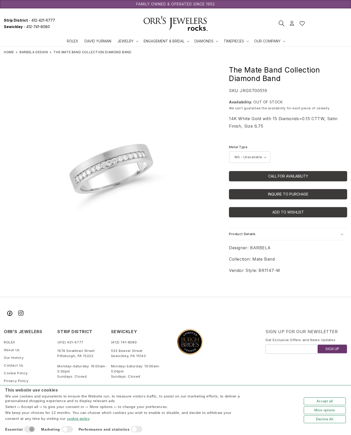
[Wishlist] (302, 23)
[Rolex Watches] (328, 23)
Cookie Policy (16, 373)
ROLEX (9, 342)
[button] (127, 41)
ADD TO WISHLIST (288, 212)
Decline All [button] (325, 419)
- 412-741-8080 (27, 26)
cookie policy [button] (78, 418)
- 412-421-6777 (29, 20)
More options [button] (324, 410)
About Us (12, 350)
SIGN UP (332, 349)
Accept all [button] (325, 401)
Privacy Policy (16, 381)
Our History (14, 358)
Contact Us (13, 365)
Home (9, 52)
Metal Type (238, 147)
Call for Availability (288, 176)
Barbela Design (34, 52)
